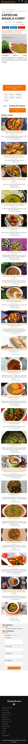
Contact (4, 728)
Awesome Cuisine (15, 428)
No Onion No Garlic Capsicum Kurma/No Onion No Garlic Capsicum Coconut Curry (14, 204)
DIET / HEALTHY (15, 30)
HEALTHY (24, 30)
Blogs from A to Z (7, 721)
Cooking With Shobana (16, 259)
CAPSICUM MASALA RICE (14, 444)
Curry (6, 97)
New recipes (5, 710)
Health (6, 100)
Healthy (11, 94)
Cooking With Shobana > (11, 9)
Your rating (7, 635)
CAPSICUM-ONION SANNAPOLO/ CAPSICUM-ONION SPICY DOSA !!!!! (14, 371)
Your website (8, 660)
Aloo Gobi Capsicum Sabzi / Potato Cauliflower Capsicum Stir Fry (14, 350)
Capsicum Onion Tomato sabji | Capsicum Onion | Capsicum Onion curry (14, 132)
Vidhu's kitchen (15, 354)
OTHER (8, 30)
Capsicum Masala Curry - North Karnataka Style (14, 276)
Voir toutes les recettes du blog (17, 110)
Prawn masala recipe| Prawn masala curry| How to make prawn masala (14, 324)
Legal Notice (5, 735)
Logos (4, 730)
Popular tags (5, 719)
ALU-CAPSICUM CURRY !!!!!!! (14, 615)
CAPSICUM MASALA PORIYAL (14, 542)
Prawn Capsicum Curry (14, 566)
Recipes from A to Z (7, 707)
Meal (6, 94)
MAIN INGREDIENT (7, 32)
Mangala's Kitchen (16, 161)
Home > (3, 9)
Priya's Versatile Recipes (15, 211)
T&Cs (3, 733)
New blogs (5, 724)
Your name (8, 646)
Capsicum (18, 97)
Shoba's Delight (15, 283)
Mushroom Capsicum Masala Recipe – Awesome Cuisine (14, 422)
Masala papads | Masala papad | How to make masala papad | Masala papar (14, 300)
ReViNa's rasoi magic (15, 380)
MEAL (3, 30)
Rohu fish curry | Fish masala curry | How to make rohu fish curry (14, 397)
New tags (4, 717)
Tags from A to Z (6, 714)
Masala (12, 97)
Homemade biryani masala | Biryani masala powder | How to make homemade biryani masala (14, 592)
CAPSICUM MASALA (14, 494)
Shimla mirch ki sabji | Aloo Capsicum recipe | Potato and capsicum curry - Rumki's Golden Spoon (14, 180)
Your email (8, 653)
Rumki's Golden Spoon (15, 139)
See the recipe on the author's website (14, 87)
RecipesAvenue (8, 1)
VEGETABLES (17, 32)
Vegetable (18, 94)
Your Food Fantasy (16, 573)
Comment (8, 637)
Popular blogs (6, 726)
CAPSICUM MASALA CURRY (14, 252)
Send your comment (14, 668)
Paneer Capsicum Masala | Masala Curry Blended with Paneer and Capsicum (14, 156)
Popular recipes (6, 712)
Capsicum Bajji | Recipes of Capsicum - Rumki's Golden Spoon (14, 228)
